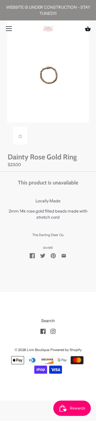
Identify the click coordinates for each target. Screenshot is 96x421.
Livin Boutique (38, 350)
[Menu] (9, 29)
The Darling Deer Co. (48, 235)
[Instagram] (53, 330)
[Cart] (88, 29)
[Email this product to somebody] (63, 255)
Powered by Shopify (66, 350)
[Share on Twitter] (42, 255)
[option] (20, 136)
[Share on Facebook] (32, 255)
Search (48, 320)
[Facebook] (43, 330)
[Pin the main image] (53, 255)
